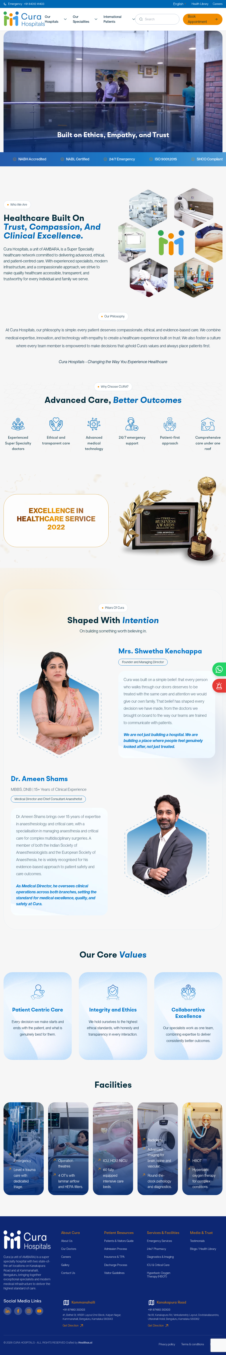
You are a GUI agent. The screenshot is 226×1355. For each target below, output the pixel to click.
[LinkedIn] (7, 1311)
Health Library (200, 4)
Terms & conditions (192, 1344)
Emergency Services (159, 1241)
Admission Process (115, 1249)
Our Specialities (81, 19)
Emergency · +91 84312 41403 (26, 4)
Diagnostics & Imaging (160, 1256)
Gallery (65, 1265)
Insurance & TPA (114, 1256)
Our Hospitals (51, 19)
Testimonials (197, 1241)
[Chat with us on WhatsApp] (219, 669)
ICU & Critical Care (158, 1265)
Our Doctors (68, 1249)
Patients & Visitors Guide (119, 1241)
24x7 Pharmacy (156, 1249)
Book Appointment (197, 19)
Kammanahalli (83, 1302)
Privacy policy (167, 1344)
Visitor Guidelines (114, 1273)
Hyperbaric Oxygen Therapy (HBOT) (158, 1274)
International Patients (112, 19)
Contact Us (68, 1273)
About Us (66, 1241)
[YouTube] (39, 1311)
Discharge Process (115, 1265)
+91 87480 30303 (74, 1309)
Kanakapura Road (171, 1302)
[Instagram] (29, 1311)
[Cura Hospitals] (27, 1240)
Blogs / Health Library (203, 1249)
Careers (217, 4)
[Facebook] (18, 1311)
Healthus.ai (85, 1342)
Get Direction (71, 1325)
